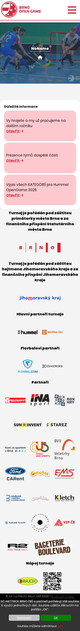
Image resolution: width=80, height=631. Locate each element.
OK (56, 618)
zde (60, 626)
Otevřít (13, 131)
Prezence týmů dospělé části (32, 155)
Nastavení (24, 618)
